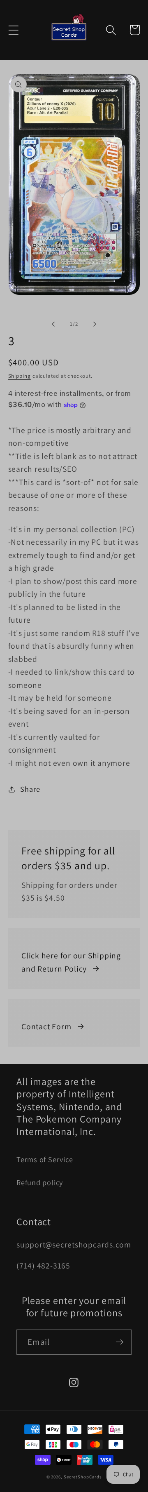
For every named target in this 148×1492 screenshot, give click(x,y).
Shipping (19, 375)
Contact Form (46, 1026)
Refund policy (39, 1182)
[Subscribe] (119, 1342)
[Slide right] (95, 324)
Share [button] (30, 789)
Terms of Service (44, 1159)
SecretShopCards (83, 1477)
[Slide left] (53, 324)
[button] (13, 30)
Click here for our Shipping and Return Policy (71, 962)
